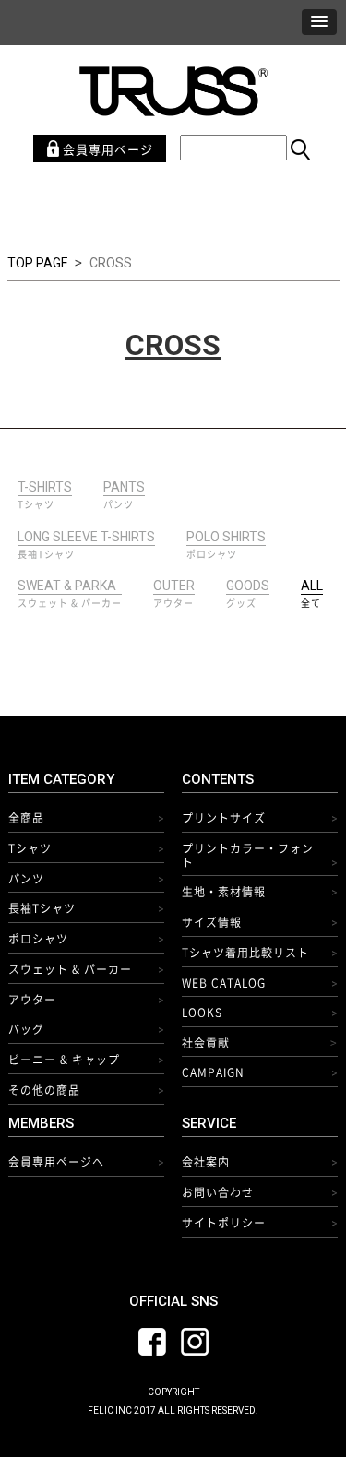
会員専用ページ (106, 149)
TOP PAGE (37, 262)
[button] (319, 22)
